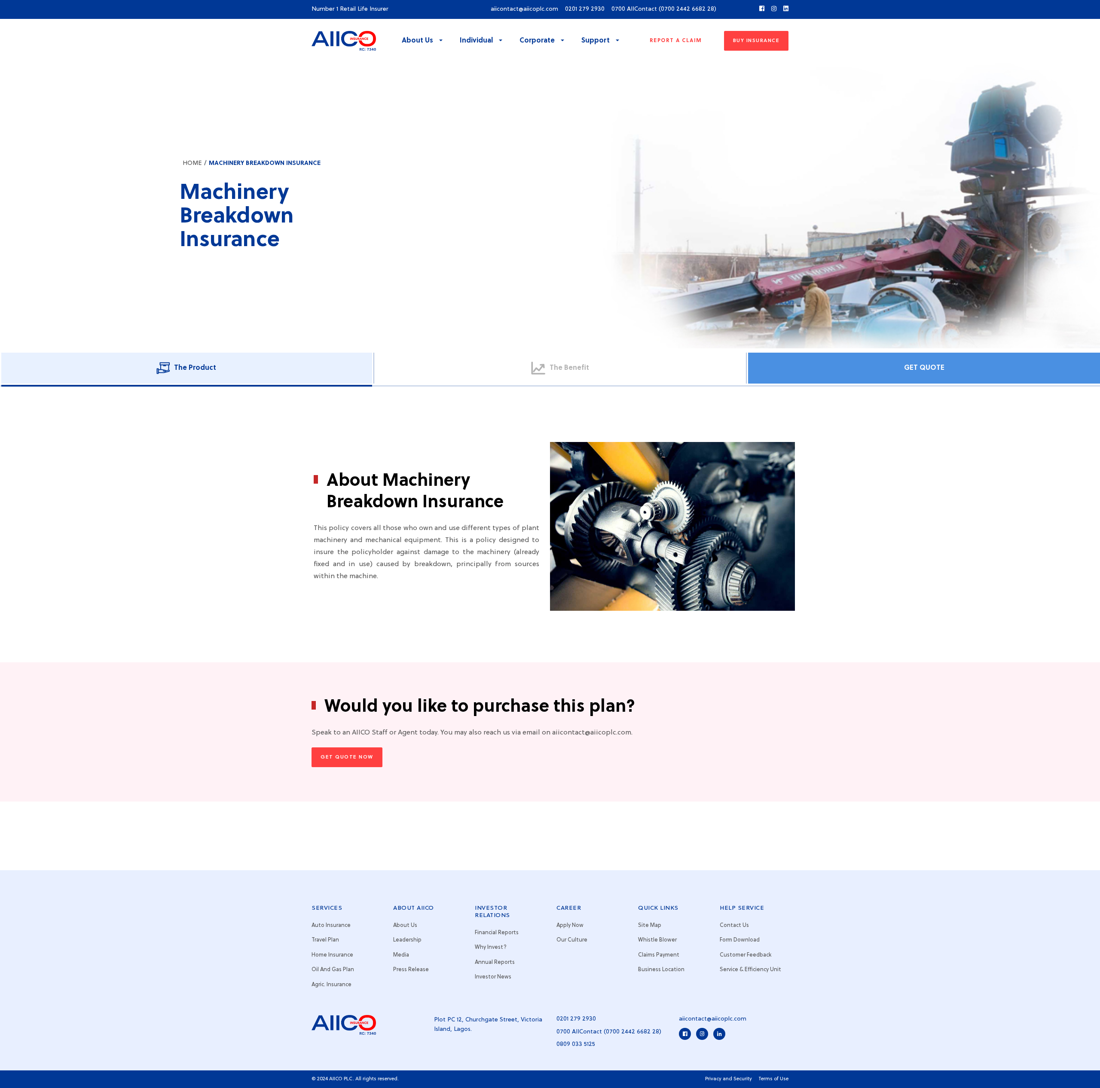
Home (192, 163)
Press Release (411, 969)
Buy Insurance (756, 40)
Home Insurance (332, 955)
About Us (405, 925)
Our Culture (571, 940)
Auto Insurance (331, 925)
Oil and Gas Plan (333, 969)
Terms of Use (773, 1079)
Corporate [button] (537, 40)
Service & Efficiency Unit (750, 969)
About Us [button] (418, 40)
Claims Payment (658, 955)
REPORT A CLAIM (676, 40)
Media (401, 955)
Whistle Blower (657, 940)
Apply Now (570, 925)
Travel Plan (325, 940)
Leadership (407, 940)
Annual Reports (495, 962)
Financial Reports (497, 933)
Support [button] (596, 40)
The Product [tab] (195, 368)
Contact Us (734, 925)
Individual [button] (477, 40)
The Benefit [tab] (569, 368)
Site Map (649, 925)
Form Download (740, 940)
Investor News (493, 977)
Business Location (661, 969)
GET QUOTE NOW (347, 757)
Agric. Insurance (331, 984)
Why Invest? (491, 947)
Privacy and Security (728, 1079)
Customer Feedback (745, 955)
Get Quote (924, 368)
